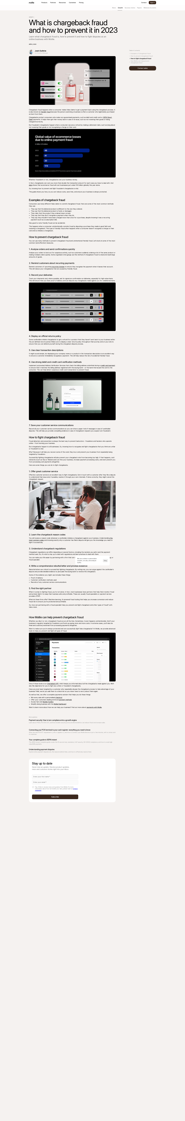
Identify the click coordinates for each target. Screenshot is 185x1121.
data (30, 185)
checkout (59, 697)
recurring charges (58, 267)
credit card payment (108, 365)
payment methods (65, 700)
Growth (31, 17)
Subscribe (55, 797)
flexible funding (48, 702)
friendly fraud (45, 112)
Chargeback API (52, 684)
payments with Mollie (94, 707)
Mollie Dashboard (60, 704)
